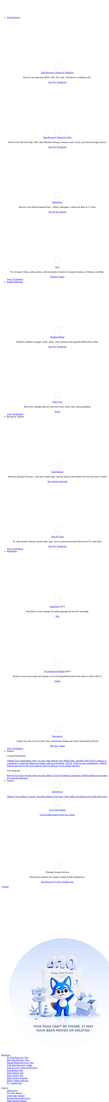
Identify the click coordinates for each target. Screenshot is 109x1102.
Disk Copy (57, 402)
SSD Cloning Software (17, 1078)
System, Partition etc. (64, 882)
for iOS (52, 212)
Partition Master (57, 337)
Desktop (54, 277)
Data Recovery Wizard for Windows (57, 72)
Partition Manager (15, 282)
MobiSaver (57, 202)
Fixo (57, 267)
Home (57, 411)
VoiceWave (55, 606)
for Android (61, 212)
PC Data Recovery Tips (17, 1057)
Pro (54, 82)
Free (50, 82)
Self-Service (12, 1090)
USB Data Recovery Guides (19, 1065)
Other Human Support (17, 1101)
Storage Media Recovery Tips (20, 1062)
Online (61, 277)
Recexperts (57, 736)
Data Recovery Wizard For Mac (57, 137)
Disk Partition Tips (15, 1073)
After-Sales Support (16, 1095)
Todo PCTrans (57, 536)
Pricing (5, 886)
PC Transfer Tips (14, 1083)
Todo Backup (57, 472)
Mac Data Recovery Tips (18, 1060)
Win (57, 616)
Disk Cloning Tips (15, 1075)
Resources (5, 1055)
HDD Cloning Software (17, 1080)
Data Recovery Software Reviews (22, 1068)
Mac (56, 746)
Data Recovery (13, 17)
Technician (61, 82)
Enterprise (62, 481)
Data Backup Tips (15, 1070)
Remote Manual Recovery (18, 1098)
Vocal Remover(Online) (54, 671)
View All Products (15, 279)
